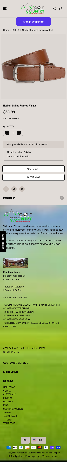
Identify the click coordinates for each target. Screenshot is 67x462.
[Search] (55, 8)
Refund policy (15, 456)
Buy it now (33, 177)
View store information (18, 156)
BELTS (16, 30)
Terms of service (50, 456)
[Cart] (61, 8)
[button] (5, 8)
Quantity (8, 126)
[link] (33, 263)
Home (6, 30)
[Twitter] (14, 189)
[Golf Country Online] (32, 8)
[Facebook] (6, 189)
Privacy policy (32, 456)
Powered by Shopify (50, 452)
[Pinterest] (22, 189)
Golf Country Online (32, 452)
